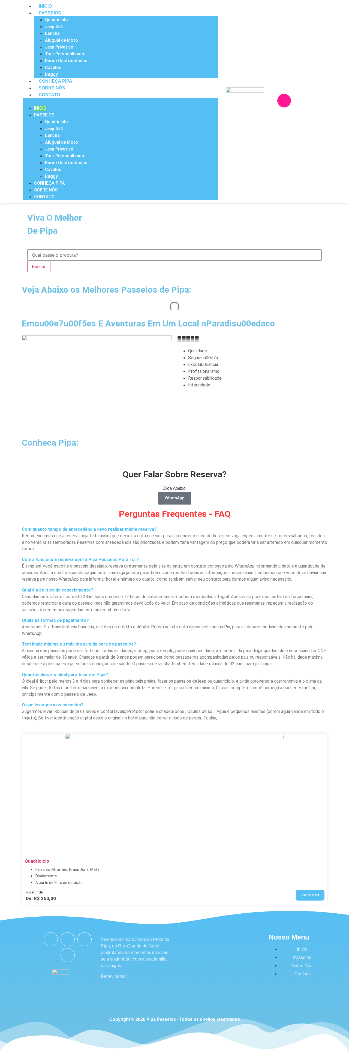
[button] (120, 101)
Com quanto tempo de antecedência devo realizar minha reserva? (89, 529)
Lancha (52, 33)
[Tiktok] (68, 955)
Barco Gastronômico (66, 60)
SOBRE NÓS (52, 88)
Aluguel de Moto (61, 40)
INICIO (45, 6)
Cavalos (53, 67)
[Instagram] (284, 100)
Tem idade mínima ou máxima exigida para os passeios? (79, 644)
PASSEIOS (50, 13)
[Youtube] (84, 939)
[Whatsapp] (317, 100)
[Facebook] (300, 100)
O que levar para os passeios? (52, 704)
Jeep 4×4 (54, 26)
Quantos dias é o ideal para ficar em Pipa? (65, 674)
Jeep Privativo (59, 47)
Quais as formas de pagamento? (55, 620)
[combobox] (174, 255)
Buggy (51, 74)
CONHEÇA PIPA (55, 81)
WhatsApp (175, 498)
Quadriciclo (56, 19)
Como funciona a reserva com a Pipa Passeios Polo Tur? (80, 559)
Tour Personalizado (64, 53)
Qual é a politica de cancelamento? (57, 590)
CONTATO (49, 94)
